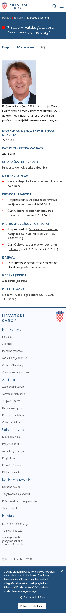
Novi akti (7, 336)
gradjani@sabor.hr (12, 541)
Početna (7, 17)
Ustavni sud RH (10, 508)
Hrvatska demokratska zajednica (24, 167)
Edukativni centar (11, 472)
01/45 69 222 (14, 530)
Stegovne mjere (11, 401)
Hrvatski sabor (19, 6)
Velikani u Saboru (11, 422)
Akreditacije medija (13, 451)
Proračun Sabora (11, 465)
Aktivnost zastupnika (14, 393)
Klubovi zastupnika (12, 408)
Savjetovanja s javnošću (16, 494)
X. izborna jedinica (14, 281)
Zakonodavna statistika (15, 372)
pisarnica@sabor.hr (13, 544)
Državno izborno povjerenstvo (19, 501)
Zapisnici (7, 343)
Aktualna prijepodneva (14, 358)
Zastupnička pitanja (13, 365)
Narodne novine (11, 487)
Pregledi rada (9, 458)
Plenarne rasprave (12, 350)
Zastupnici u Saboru (13, 386)
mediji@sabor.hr (11, 537)
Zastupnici (19, 17)
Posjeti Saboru (10, 444)
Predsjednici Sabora (13, 415)
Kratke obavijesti (11, 436)
